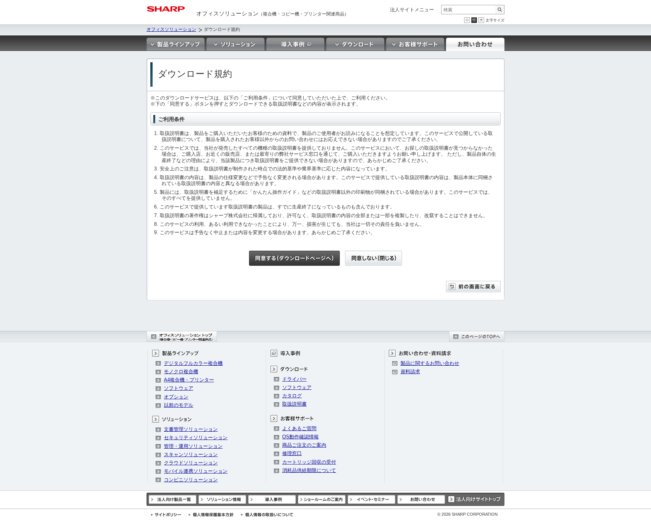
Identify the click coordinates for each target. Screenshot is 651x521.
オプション (176, 397)
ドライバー (294, 379)
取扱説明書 (294, 404)
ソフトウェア (178, 388)
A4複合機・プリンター (189, 380)
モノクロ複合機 (181, 371)
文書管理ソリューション (191, 429)
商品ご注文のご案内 (304, 445)
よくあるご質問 (299, 428)
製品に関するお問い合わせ (429, 363)
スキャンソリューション (191, 454)
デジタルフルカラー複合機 (193, 363)
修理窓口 (292, 453)
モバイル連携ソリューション (196, 471)
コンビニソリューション (191, 480)
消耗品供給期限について (309, 470)
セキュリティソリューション (196, 437)
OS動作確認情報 (300, 437)
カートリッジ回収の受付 (309, 462)
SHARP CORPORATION (467, 514)
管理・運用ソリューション (193, 446)
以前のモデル (178, 405)
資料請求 (410, 371)
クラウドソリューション (191, 463)
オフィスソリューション (171, 29)
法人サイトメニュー (412, 9)
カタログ (292, 395)
